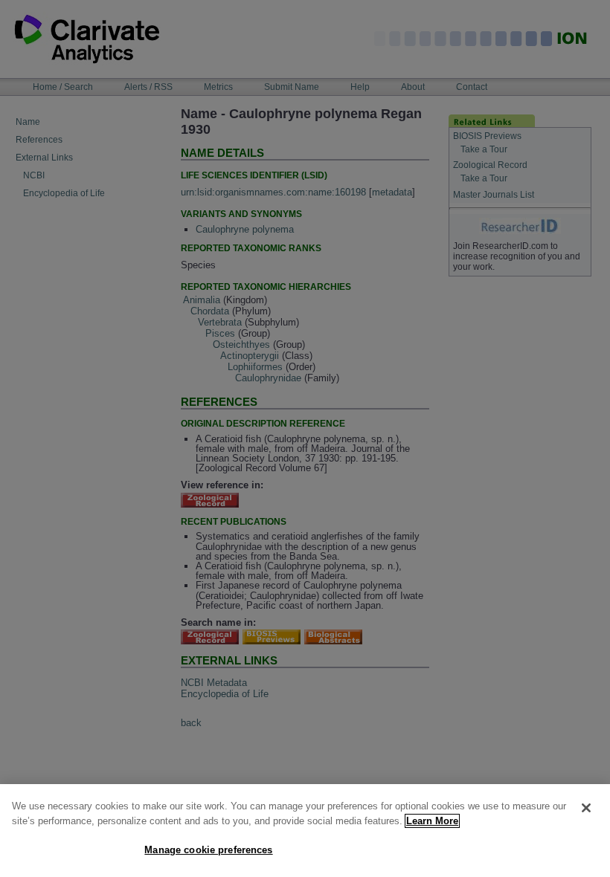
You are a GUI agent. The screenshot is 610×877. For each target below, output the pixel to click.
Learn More (432, 820)
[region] (305, 830)
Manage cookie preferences (208, 849)
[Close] (586, 808)
